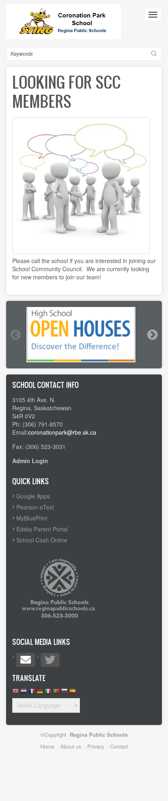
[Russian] (64, 693)
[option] (84, 334)
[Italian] (48, 693)
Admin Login (30, 461)
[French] (32, 693)
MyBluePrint (31, 518)
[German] (40, 693)
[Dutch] (23, 693)
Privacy (95, 746)
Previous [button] (15, 334)
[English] (15, 693)
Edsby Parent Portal (42, 529)
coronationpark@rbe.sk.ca (62, 432)
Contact (119, 746)
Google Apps (33, 496)
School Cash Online (41, 540)
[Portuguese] (56, 693)
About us (70, 746)
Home (47, 746)
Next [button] (152, 334)
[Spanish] (72, 693)
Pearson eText (35, 507)
